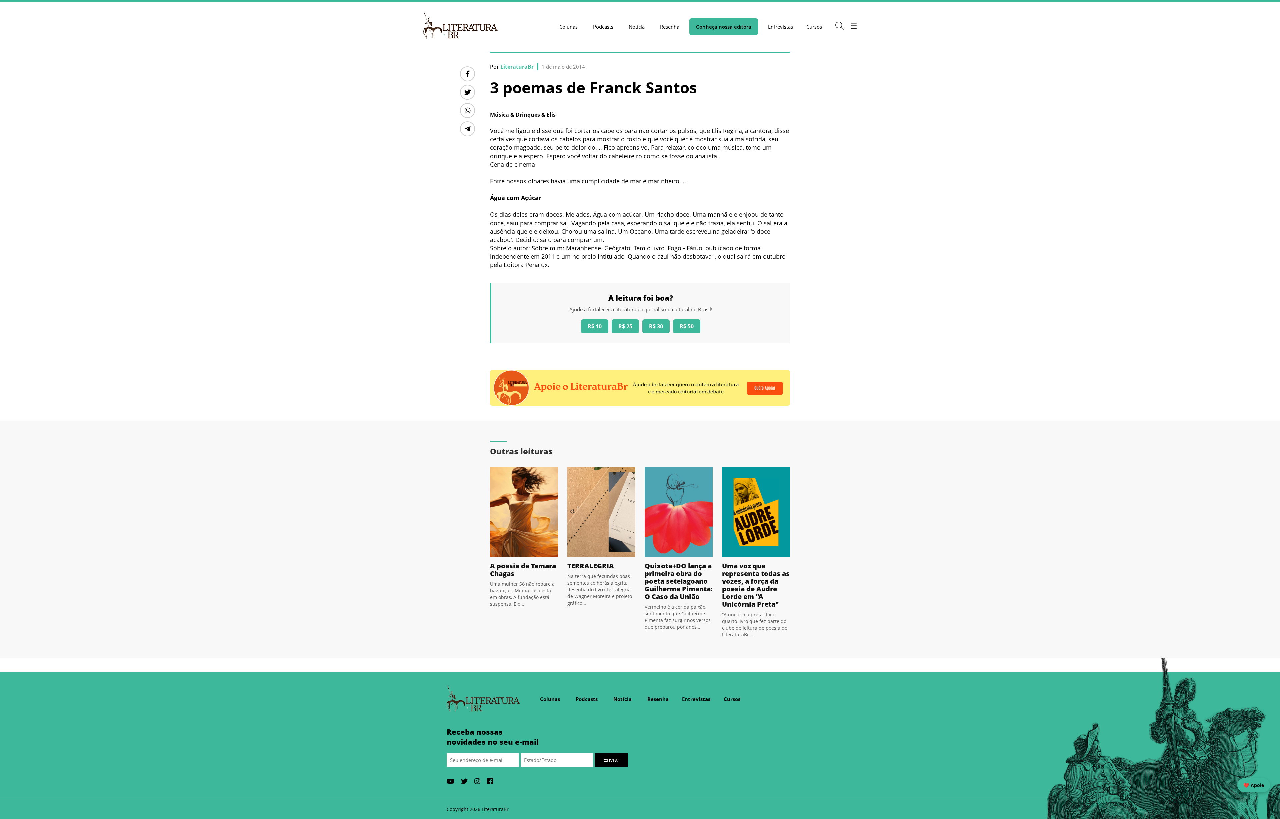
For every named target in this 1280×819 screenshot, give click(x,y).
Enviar (611, 760)
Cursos (814, 26)
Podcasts (603, 26)
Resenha (669, 26)
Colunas (568, 26)
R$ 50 (687, 326)
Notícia (637, 26)
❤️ (1253, 785)
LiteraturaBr (517, 66)
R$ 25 (625, 326)
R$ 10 (595, 326)
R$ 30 (656, 326)
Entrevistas (780, 26)
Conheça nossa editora (723, 26)
